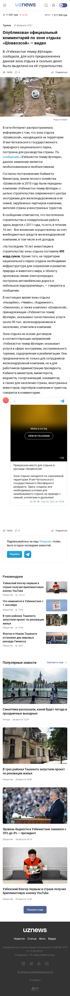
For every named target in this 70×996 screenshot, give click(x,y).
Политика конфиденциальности (35, 972)
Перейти (14, 554)
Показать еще (35, 909)
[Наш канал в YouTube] (47, 964)
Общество (8, 779)
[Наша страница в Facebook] (39, 964)
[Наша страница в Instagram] (23, 964)
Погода (6, 719)
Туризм (7, 25)
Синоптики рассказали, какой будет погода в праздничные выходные (35, 711)
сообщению (11, 157)
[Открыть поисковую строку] (46, 5)
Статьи (31, 938)
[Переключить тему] (63, 5)
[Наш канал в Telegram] (31, 964)
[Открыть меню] (4, 5)
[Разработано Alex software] (35, 989)
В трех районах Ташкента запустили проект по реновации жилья (34, 771)
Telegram (45, 541)
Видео (52, 938)
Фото (42, 938)
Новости (19, 938)
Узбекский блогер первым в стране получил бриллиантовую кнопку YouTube (34, 891)
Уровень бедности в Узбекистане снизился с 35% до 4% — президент (34, 831)
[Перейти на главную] (25, 5)
